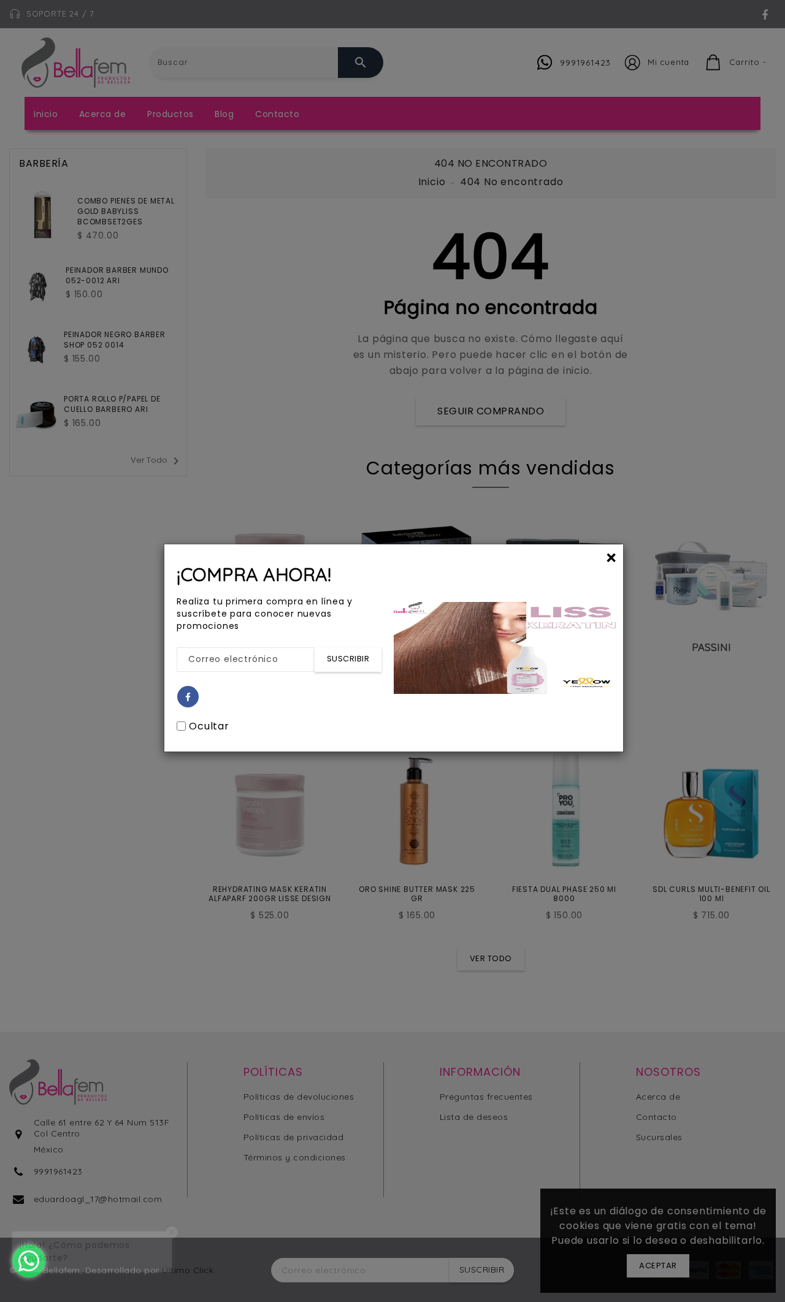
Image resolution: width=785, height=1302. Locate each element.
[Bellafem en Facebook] (188, 697)
